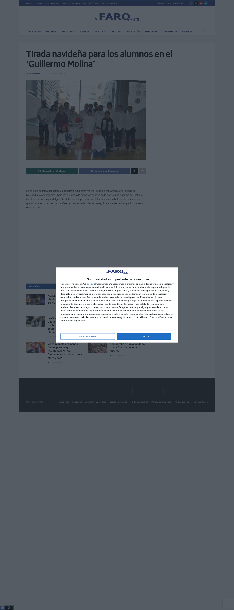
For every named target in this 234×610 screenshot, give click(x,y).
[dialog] (117, 305)
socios (90, 284)
